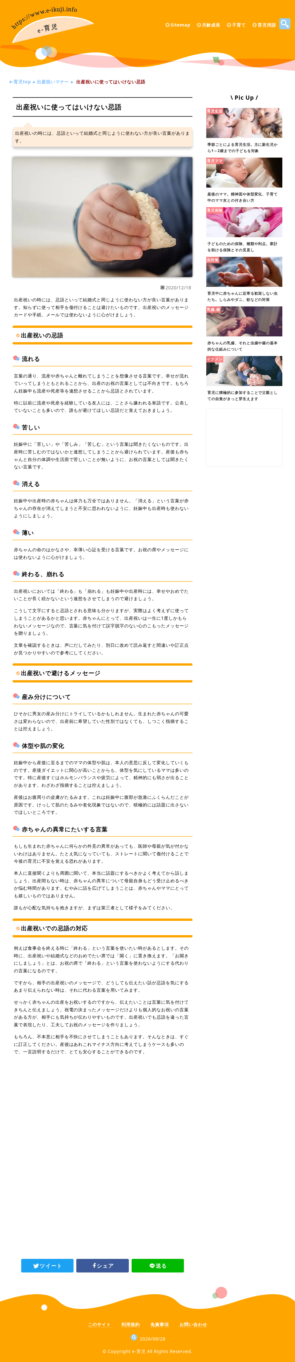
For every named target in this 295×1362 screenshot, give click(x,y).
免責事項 (159, 1324)
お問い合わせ (193, 1324)
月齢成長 (211, 25)
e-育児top (20, 81)
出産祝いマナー (53, 81)
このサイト (99, 1324)
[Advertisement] (102, 1097)
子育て (239, 25)
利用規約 (130, 1324)
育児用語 (267, 25)
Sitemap (180, 25)
